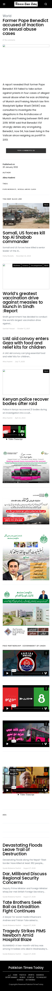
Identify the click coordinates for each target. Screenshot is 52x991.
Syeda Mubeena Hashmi (12, 868)
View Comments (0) (26, 150)
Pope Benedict (9, 189)
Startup (30, 977)
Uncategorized (36, 265)
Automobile (30, 980)
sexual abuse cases (27, 189)
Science (25, 265)
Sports (31, 975)
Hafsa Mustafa (8, 256)
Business (16, 265)
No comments (10, 40)
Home (15, 975)
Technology (41, 977)
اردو (9, 975)
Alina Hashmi (9, 177)
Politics (22, 975)
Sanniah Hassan (9, 329)
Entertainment (11, 977)
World (7, 16)
